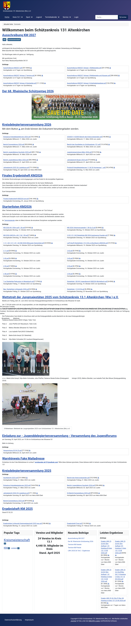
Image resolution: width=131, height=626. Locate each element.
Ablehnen (16, 318)
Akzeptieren (5, 318)
